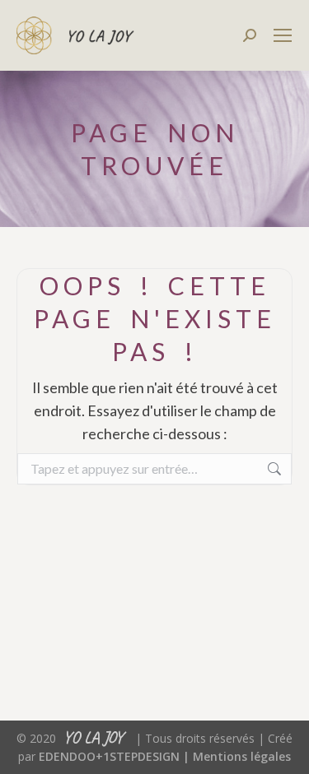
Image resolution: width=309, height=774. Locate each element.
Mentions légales (242, 756)
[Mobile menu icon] (283, 35)
